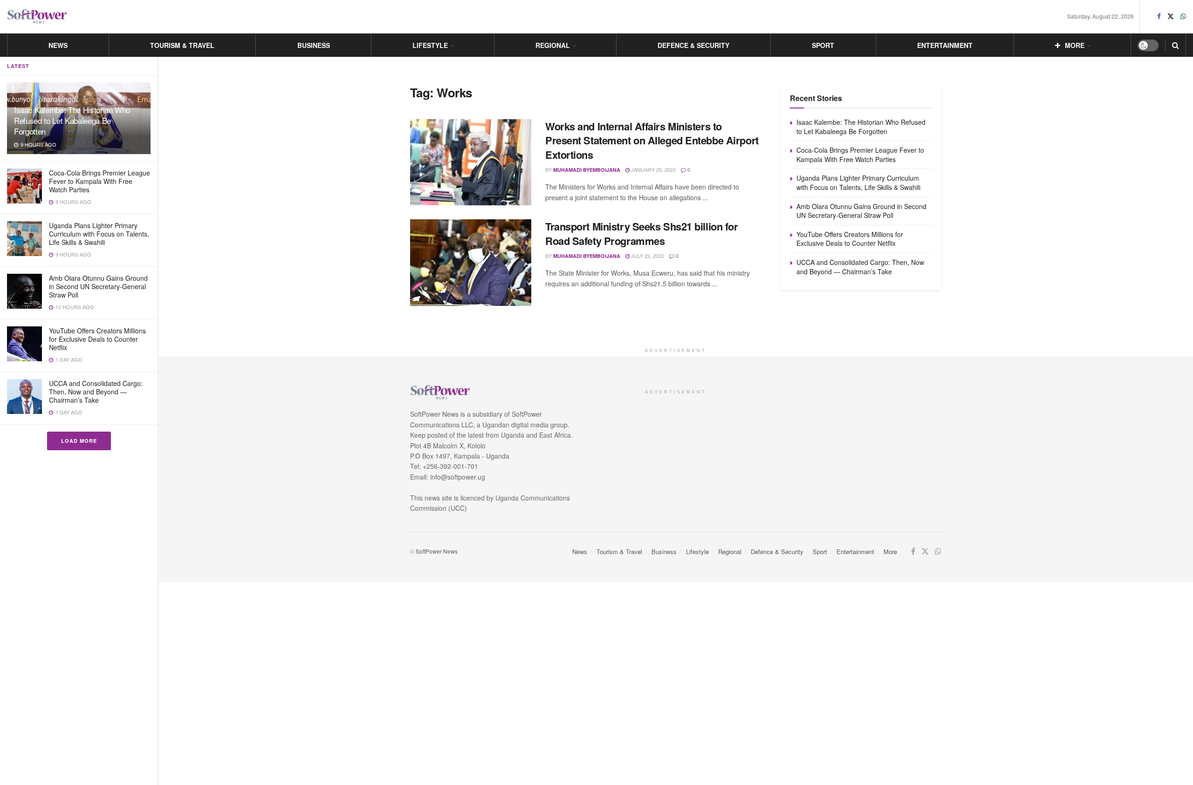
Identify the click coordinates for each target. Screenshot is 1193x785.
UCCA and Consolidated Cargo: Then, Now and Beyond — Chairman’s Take (96, 392)
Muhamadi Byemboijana (586, 169)
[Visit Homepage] (37, 17)
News (58, 45)
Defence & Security (693, 45)
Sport (823, 45)
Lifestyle (430, 45)
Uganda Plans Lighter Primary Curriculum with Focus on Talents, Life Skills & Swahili (99, 234)
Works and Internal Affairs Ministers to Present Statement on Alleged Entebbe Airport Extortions (652, 140)
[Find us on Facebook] (1159, 16)
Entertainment (945, 45)
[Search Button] (1175, 45)
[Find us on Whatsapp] (1183, 16)
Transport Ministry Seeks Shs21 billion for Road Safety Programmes (641, 233)
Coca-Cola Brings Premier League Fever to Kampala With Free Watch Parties (99, 181)
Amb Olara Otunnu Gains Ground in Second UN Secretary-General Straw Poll (98, 286)
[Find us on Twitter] (1170, 16)
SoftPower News (437, 551)
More (1074, 45)
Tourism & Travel (182, 45)
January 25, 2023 (653, 169)
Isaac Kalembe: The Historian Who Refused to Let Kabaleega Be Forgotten (72, 120)
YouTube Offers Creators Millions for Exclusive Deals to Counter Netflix (97, 339)
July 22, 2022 (647, 255)
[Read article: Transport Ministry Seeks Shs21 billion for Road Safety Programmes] (470, 262)
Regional (552, 45)
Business (313, 45)
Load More (79, 440)
